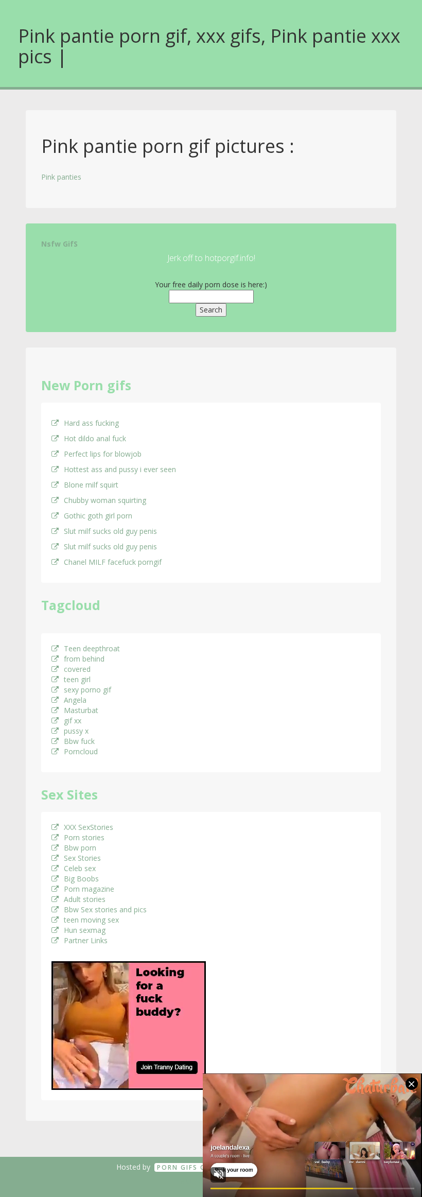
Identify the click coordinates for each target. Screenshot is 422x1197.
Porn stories (84, 837)
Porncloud (81, 751)
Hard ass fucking (91, 423)
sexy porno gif (87, 690)
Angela (75, 700)
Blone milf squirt (91, 485)
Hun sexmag (85, 930)
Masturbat (81, 710)
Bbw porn (80, 848)
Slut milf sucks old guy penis (110, 531)
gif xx (72, 720)
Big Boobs (81, 878)
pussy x (76, 731)
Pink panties (61, 177)
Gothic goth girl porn (98, 516)
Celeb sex (80, 868)
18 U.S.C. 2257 (199, 1181)
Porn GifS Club (188, 1167)
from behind (84, 659)
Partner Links (86, 940)
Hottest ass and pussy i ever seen (120, 469)
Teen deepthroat (92, 648)
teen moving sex (91, 920)
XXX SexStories (88, 827)
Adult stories (85, 899)
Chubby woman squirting (105, 500)
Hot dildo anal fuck (95, 438)
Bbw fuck (79, 741)
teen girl (77, 679)
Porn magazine (89, 889)
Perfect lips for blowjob (103, 454)
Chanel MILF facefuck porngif (113, 562)
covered (77, 669)
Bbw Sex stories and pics (105, 909)
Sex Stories (82, 858)
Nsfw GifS (59, 244)
